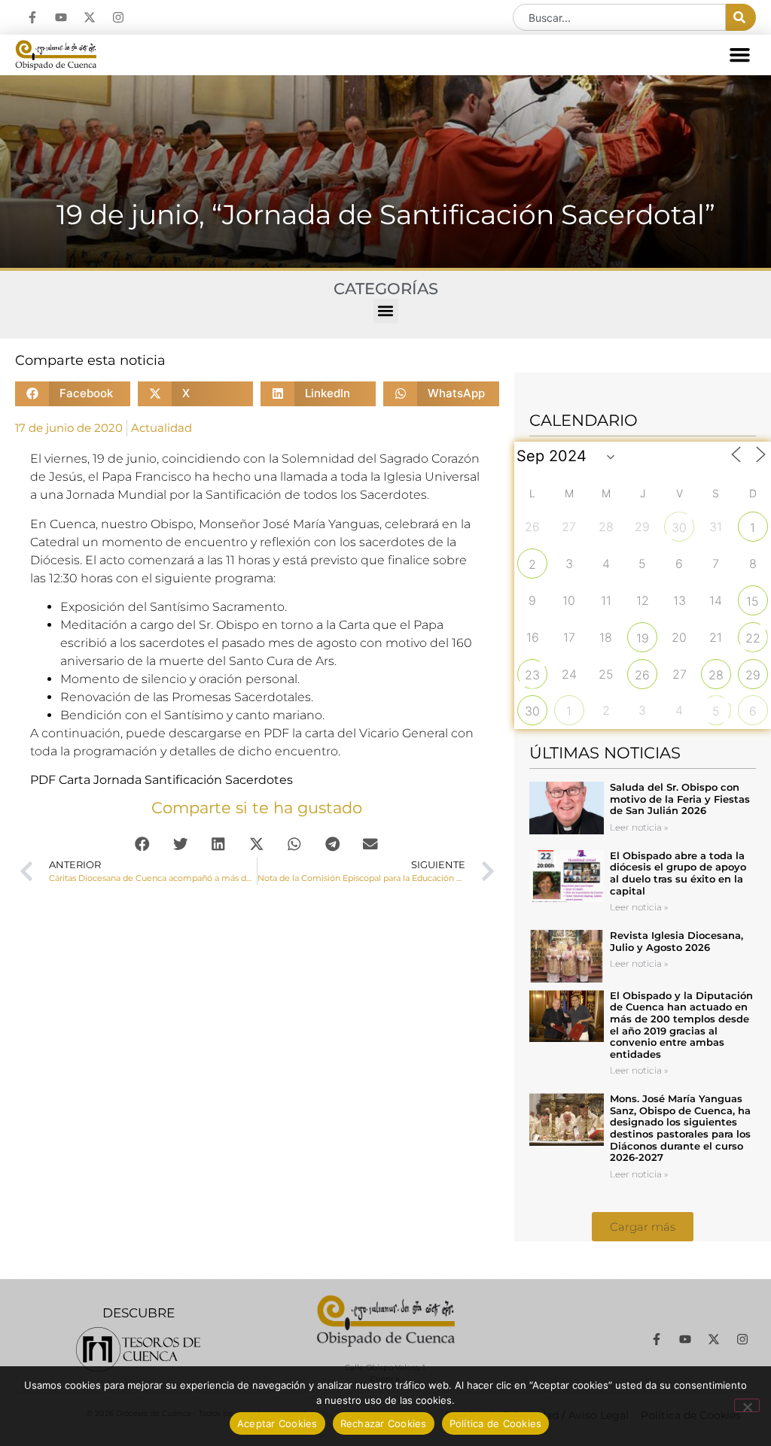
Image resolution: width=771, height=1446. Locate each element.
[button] (740, 54)
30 (679, 527)
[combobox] (619, 17)
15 (752, 601)
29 (752, 674)
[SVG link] (138, 1349)
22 (752, 638)
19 (642, 638)
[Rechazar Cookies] (747, 1405)
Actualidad (161, 428)
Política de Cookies (495, 1423)
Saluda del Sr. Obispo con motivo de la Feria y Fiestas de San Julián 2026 (680, 798)
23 (532, 674)
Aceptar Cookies (277, 1423)
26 (642, 674)
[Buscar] (741, 17)
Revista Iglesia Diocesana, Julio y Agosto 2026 (676, 941)
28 (716, 674)
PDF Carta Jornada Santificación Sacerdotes (161, 780)
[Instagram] (118, 17)
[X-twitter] (90, 17)
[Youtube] (61, 17)
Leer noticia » (639, 827)
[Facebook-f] (32, 17)
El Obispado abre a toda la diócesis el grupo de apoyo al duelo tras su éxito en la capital (678, 873)
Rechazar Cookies (383, 1423)
